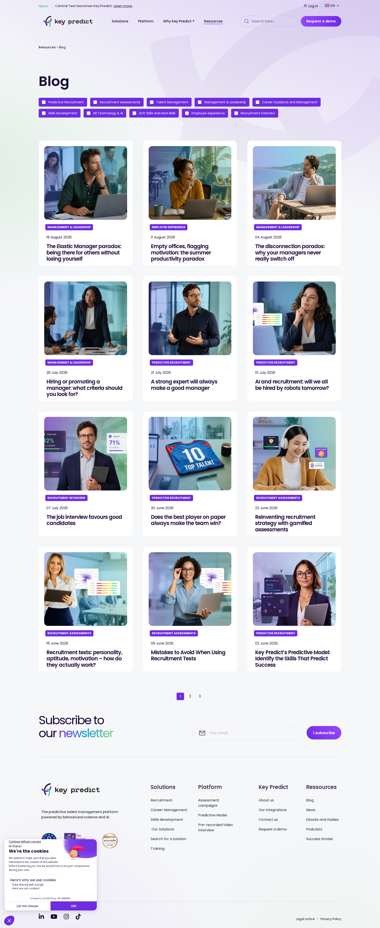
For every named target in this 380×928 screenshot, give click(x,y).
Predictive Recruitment (66, 102)
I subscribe (324, 732)
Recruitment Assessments (119, 102)
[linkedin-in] (41, 917)
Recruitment (161, 800)
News (43, 6)
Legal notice (305, 919)
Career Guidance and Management (289, 102)
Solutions (120, 21)
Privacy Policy (331, 919)
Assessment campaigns (208, 803)
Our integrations (273, 809)
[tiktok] (78, 917)
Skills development (167, 819)
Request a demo (321, 21)
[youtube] (54, 917)
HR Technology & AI (107, 113)
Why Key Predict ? (179, 21)
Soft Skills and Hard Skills (156, 113)
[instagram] (66, 917)
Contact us (268, 819)
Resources (213, 21)
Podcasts (314, 829)
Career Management (169, 809)
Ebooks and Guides (322, 819)
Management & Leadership (224, 102)
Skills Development (62, 113)
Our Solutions (162, 829)
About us (266, 800)
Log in (312, 6)
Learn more (122, 6)
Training (157, 848)
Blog (310, 800)
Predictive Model (212, 815)
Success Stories (319, 838)
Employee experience (208, 113)
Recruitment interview (257, 113)
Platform (146, 21)
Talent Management (171, 102)
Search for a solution (168, 838)
